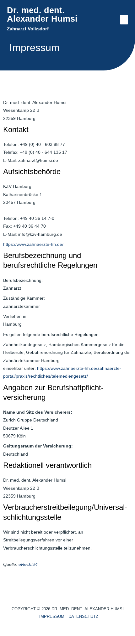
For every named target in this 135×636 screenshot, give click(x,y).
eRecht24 (28, 564)
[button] (124, 19)
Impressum (51, 616)
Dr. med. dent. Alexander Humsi (42, 14)
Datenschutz (83, 616)
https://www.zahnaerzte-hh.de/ (33, 244)
